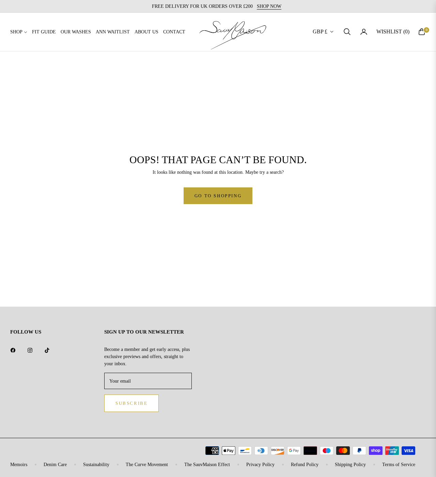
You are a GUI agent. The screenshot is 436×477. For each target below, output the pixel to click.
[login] (363, 31)
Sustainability (96, 464)
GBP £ (320, 31)
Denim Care (55, 464)
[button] (347, 31)
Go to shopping (218, 195)
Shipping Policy (350, 464)
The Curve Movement (147, 464)
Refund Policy (304, 464)
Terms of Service (398, 464)
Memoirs (18, 464)
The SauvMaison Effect (207, 464)
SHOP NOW (269, 6)
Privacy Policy (260, 464)
